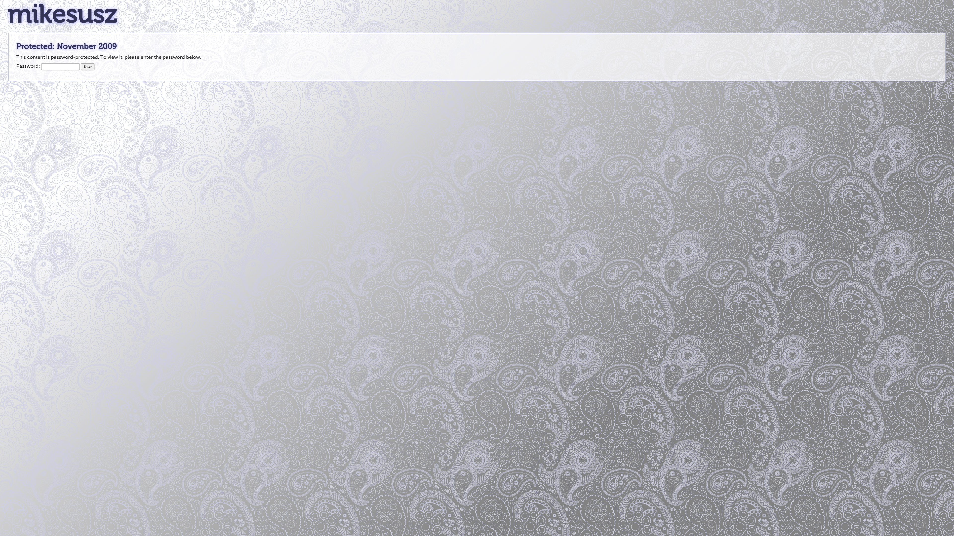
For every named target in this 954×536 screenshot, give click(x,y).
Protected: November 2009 (66, 46)
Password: (28, 66)
